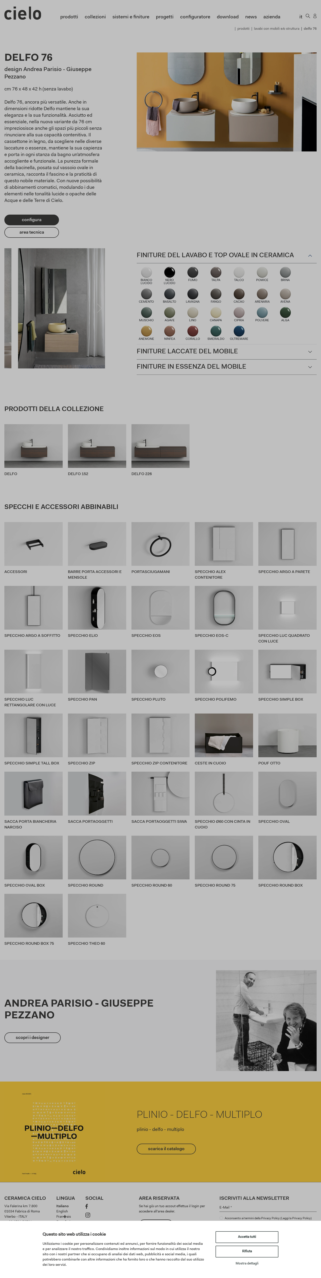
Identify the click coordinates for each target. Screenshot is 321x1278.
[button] (9, 308)
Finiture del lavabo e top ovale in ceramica (215, 255)
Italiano (62, 1206)
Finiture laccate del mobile (187, 352)
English (62, 1211)
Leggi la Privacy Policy (296, 1218)
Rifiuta (247, 1251)
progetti (165, 17)
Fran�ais (63, 1217)
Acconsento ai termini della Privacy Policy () (268, 1218)
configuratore (195, 17)
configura (31, 220)
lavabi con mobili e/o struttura (276, 29)
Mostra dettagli (247, 1263)
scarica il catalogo (166, 1149)
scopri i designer (32, 1038)
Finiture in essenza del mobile (191, 367)
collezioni (95, 17)
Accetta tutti (247, 1237)
